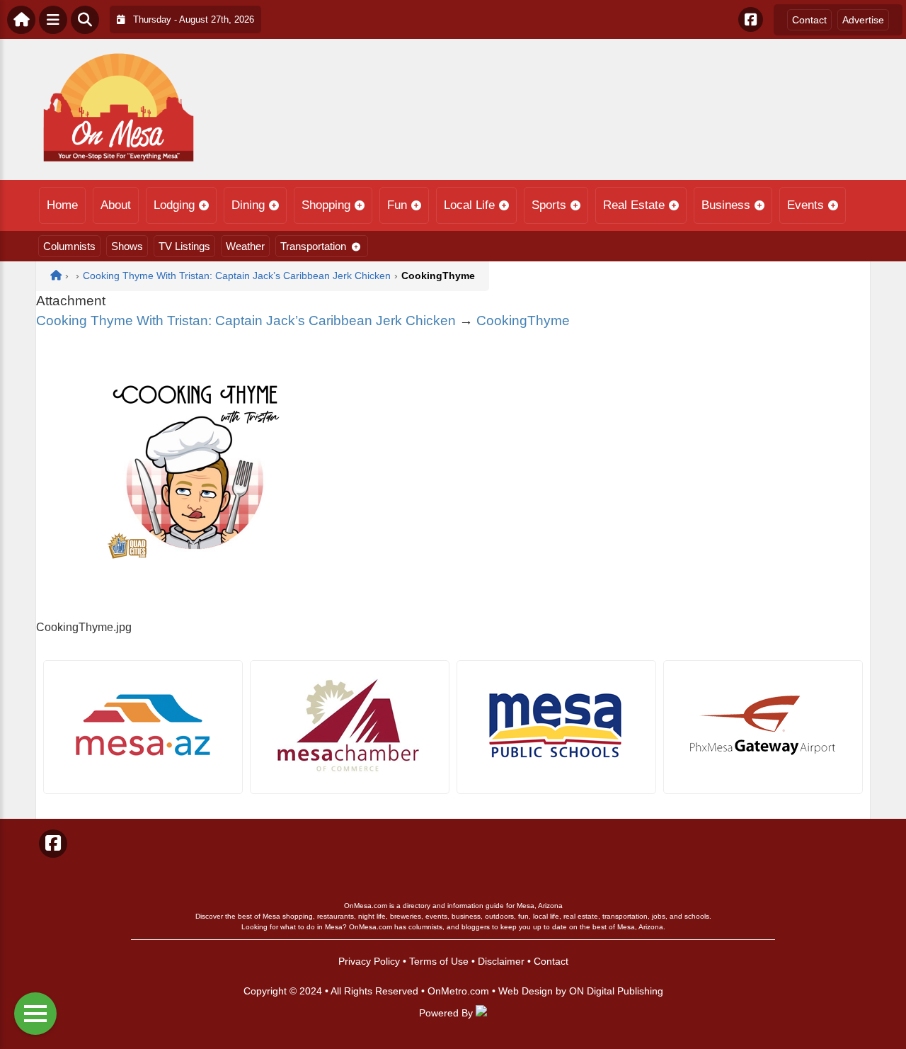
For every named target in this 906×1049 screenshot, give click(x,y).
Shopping (326, 205)
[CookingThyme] (195, 610)
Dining (248, 205)
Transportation (313, 246)
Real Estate (634, 205)
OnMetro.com (458, 991)
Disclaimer (501, 961)
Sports (549, 205)
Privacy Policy (369, 961)
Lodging (174, 205)
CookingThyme (523, 320)
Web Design (525, 991)
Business (725, 205)
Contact (809, 19)
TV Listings (184, 246)
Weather (245, 246)
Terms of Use (439, 961)
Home (62, 205)
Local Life (469, 205)
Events (805, 205)
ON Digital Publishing (616, 991)
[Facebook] (750, 19)
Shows (127, 246)
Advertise (863, 19)
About (116, 205)
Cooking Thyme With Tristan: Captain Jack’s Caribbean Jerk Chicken (246, 320)
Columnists (69, 246)
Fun (397, 205)
